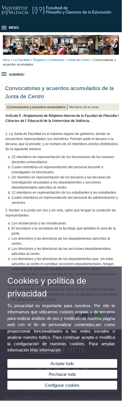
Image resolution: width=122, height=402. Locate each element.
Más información (45, 350)
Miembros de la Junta (84, 107)
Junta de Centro (79, 60)
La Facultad (21, 60)
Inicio (6, 60)
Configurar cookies (62, 385)
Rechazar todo (62, 374)
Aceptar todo (62, 363)
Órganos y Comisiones (49, 60)
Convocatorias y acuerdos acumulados (36, 107)
